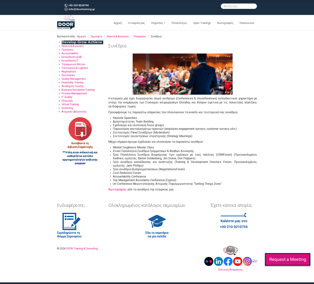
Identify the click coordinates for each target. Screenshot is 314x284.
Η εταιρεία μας (136, 23)
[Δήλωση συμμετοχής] (80, 129)
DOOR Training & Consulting (82, 248)
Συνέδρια (117, 46)
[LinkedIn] (219, 261)
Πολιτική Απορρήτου (230, 269)
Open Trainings (202, 23)
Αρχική (118, 23)
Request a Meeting (287, 259)
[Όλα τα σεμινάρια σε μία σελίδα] (157, 221)
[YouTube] (237, 261)
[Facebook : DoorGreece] (228, 261)
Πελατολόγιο (179, 23)
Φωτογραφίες (225, 23)
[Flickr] (209, 261)
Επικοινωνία (246, 23)
